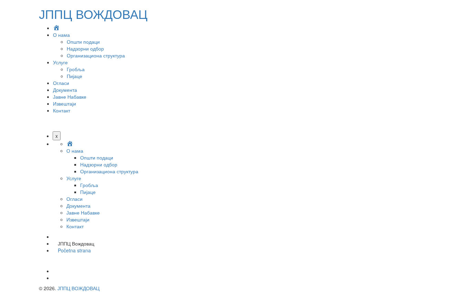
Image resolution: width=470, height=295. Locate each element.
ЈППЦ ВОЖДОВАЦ (93, 13)
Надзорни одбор (85, 48)
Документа (65, 89)
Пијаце (74, 76)
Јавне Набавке (69, 96)
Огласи (61, 82)
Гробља (76, 69)
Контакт (61, 110)
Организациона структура (96, 55)
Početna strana (74, 250)
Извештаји (64, 103)
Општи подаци (83, 41)
